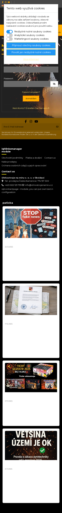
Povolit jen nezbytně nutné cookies (31, 52)
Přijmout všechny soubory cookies (31, 45)
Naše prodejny (9, 161)
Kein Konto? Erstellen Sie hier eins (30, 108)
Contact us (49, 157)
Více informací (31, 59)
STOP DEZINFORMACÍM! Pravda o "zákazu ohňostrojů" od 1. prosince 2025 (29, 464)
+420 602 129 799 (13, 185)
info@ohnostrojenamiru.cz (39, 185)
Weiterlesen (12, 277)
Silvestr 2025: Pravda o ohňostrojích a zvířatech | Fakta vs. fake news (27, 241)
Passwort (8, 78)
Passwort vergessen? (31, 92)
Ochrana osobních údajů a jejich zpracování (24, 165)
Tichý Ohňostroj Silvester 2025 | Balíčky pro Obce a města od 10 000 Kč (30, 396)
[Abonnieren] (57, 126)
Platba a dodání (34, 157)
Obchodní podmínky (12, 157)
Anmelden (31, 98)
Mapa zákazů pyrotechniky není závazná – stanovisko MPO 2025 (29, 318)
